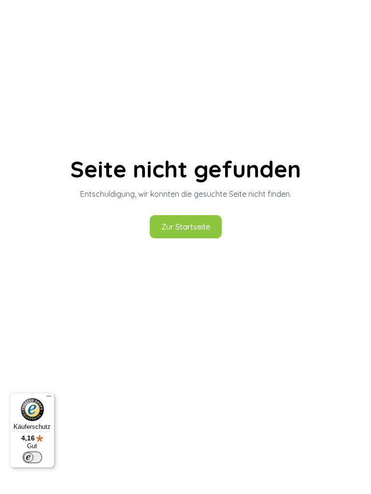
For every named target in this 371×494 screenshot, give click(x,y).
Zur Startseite (185, 227)
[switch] (32, 457)
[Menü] (49, 398)
